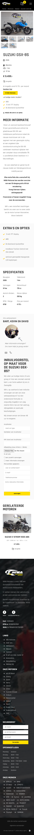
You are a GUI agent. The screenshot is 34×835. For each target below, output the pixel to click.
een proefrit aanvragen (13, 457)
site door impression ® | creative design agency (15, 830)
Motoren (11, 9)
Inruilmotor (8, 424)
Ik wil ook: (7, 454)
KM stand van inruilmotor (12, 440)
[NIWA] (4, 612)
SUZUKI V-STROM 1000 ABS (17, 537)
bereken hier (7, 89)
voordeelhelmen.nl (13, 615)
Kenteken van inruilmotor (12, 432)
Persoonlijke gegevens (11, 464)
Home (4, 9)
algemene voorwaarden (17, 826)
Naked (17, 9)
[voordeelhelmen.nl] (13, 612)
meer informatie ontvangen (15, 461)
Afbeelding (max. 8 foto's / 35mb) (15, 447)
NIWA (4, 615)
